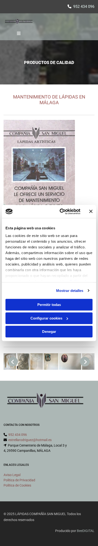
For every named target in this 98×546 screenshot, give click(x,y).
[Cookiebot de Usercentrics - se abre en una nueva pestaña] (60, 211)
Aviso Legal (12, 475)
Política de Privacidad (19, 480)
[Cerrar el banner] (91, 211)
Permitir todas (49, 305)
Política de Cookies (17, 485)
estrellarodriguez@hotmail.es (30, 440)
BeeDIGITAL (85, 531)
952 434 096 (83, 6)
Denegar (49, 332)
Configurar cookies (46, 318)
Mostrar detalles (69, 291)
